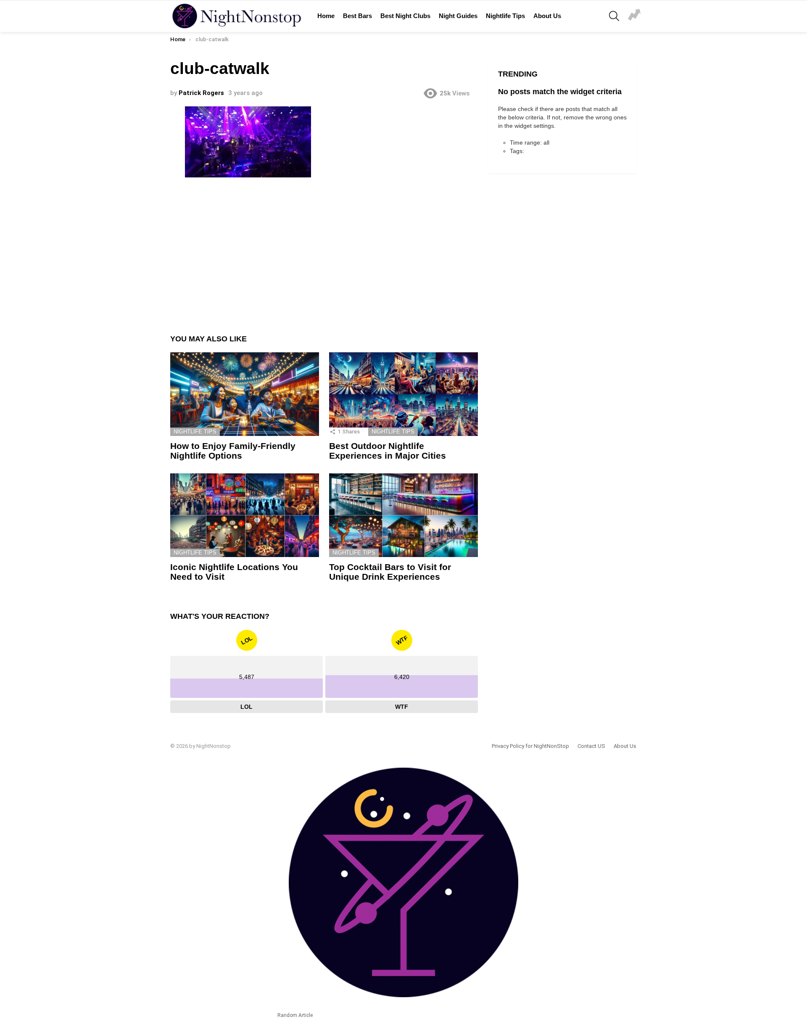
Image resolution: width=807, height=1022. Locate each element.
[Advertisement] (324, 250)
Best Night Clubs (405, 15)
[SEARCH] (614, 16)
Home (326, 15)
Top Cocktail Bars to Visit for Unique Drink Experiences (390, 572)
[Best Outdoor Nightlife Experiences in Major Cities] (403, 394)
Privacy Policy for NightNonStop (530, 746)
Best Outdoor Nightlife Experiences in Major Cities (387, 451)
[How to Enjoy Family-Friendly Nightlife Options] (244, 394)
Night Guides (458, 15)
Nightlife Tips (505, 15)
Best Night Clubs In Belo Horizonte (634, 16)
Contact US (591, 746)
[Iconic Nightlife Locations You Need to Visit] (244, 515)
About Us (547, 15)
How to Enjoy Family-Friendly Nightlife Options (232, 451)
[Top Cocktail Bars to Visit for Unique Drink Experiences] (403, 515)
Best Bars (357, 15)
